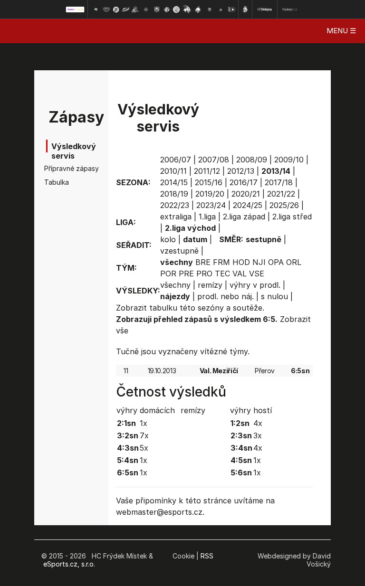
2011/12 (207, 171)
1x (143, 423)
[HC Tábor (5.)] (135, 9)
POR (168, 273)
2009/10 (289, 159)
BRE (203, 262)
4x (257, 423)
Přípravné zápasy (59, 168)
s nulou (274, 296)
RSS (207, 556)
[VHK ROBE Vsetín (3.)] (116, 9)
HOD (241, 262)
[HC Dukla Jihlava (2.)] (106, 9)
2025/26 (284, 205)
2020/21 (245, 193)
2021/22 (281, 193)
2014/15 (174, 182)
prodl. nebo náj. (225, 296)
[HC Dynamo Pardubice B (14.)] (231, 9)
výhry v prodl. (255, 285)
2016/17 (244, 182)
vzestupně (179, 250)
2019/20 (209, 193)
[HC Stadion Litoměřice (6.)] (146, 9)
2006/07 (175, 159)
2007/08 (213, 159)
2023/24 (211, 205)
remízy (210, 285)
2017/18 (279, 182)
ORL (293, 262)
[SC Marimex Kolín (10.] (186, 9)
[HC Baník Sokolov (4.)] (125, 9)
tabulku (163, 307)
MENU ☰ (341, 30)
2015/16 (208, 182)
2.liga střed (292, 216)
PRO (204, 273)
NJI (259, 262)
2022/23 (174, 205)
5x (144, 448)
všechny (175, 285)
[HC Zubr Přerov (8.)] (167, 9)
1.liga (207, 216)
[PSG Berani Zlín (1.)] (95, 9)
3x (257, 435)
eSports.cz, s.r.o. (69, 564)
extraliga (176, 216)
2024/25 (247, 205)
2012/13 (240, 171)
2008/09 (251, 159)
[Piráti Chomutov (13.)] (221, 9)
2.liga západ (244, 216)
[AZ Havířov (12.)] (209, 9)
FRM (221, 262)
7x (144, 435)
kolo (168, 239)
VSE (256, 273)
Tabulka (56, 182)
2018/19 (174, 193)
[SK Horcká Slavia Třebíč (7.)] (157, 9)
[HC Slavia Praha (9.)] (176, 9)
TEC (222, 273)
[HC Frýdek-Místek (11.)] (198, 9)
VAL (239, 273)
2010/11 (173, 171)
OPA (276, 262)
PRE (186, 273)
